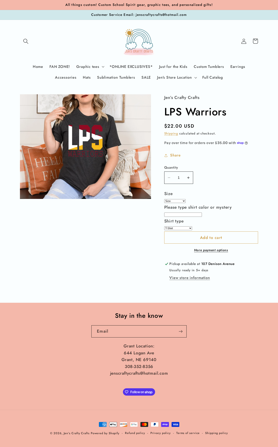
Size (168, 194)
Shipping (171, 133)
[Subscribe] (180, 331)
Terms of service (188, 433)
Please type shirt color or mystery (198, 207)
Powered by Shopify (105, 433)
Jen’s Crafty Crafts (77, 433)
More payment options (211, 250)
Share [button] (175, 155)
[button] (26, 41)
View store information (189, 277)
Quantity (171, 167)
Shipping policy (216, 433)
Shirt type (174, 221)
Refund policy (135, 433)
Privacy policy (160, 433)
